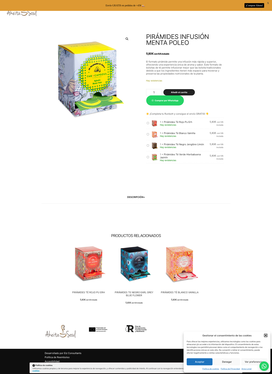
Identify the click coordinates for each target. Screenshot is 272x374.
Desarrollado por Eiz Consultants (63, 353)
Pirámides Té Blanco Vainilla (179, 133)
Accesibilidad (52, 361)
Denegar (227, 361)
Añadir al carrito (179, 92)
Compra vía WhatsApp (90, 267)
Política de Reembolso (57, 357)
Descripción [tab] (135, 197)
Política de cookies (210, 369)
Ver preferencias (254, 361)
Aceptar (199, 361)
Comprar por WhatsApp (166, 100)
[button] (265, 335)
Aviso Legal (246, 369)
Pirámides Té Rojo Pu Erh (178, 121)
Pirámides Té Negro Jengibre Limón (184, 144)
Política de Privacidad (230, 369)
